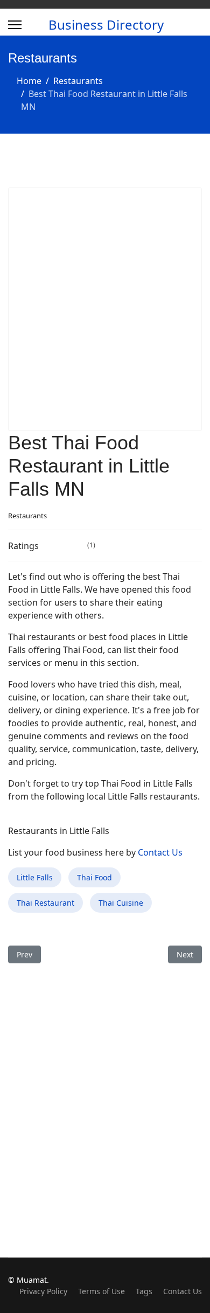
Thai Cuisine (121, 903)
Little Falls (35, 877)
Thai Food (94, 877)
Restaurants (27, 515)
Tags (144, 1291)
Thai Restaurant (45, 903)
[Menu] (15, 25)
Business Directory (106, 24)
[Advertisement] (105, 309)
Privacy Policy (43, 1291)
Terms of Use (101, 1291)
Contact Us (160, 852)
